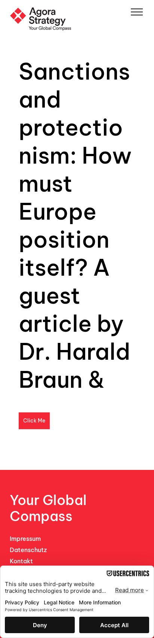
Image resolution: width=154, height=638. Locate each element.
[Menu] (136, 11)
